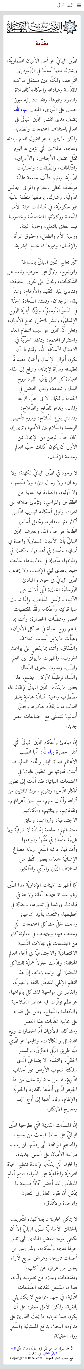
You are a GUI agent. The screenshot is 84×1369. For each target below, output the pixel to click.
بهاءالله (48, 752)
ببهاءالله (21, 110)
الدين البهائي (65, 5)
